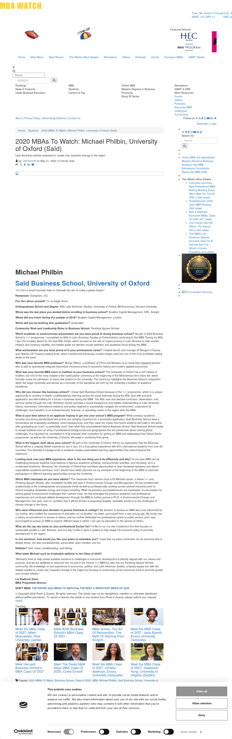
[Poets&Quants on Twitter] (196, 118)
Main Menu (37, 57)
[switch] (104, 732)
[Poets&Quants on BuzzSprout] (186, 132)
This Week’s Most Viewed (83, 57)
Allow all (201, 691)
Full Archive (181, 114)
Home (21, 57)
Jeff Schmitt (29, 161)
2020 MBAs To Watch (41, 680)
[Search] (54, 80)
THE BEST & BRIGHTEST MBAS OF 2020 (104, 588)
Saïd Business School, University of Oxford (82, 283)
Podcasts (140, 57)
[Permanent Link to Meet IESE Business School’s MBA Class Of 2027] (70, 616)
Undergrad (181, 111)
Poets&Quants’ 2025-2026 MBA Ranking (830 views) (201, 204)
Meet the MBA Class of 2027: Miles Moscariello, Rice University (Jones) (30, 634)
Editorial (61, 118)
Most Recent (56, 57)
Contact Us (74, 118)
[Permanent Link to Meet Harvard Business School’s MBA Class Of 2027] (31, 652)
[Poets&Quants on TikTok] (201, 132)
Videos (126, 57)
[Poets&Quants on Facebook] (202, 118)
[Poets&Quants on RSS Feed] (200, 118)
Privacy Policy (32, 118)
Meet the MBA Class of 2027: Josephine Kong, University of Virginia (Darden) (145, 669)
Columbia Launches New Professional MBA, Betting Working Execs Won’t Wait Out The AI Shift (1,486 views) (202, 190)
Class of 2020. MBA (86, 680)
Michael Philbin (108, 680)
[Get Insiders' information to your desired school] (199, 268)
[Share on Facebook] (25, 164)
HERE (18, 601)
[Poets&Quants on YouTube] (208, 118)
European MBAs (174, 57)
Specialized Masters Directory (198, 159)
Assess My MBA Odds (194, 172)
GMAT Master (197, 57)
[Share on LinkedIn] (29, 164)
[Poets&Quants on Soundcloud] (215, 118)
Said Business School (130, 680)
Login (213, 123)
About (18, 118)
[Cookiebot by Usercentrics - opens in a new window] (23, 732)
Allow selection (202, 703)
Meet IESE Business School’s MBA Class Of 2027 (69, 632)
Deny (201, 715)
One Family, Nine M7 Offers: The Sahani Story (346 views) (201, 226)
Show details (189, 731)
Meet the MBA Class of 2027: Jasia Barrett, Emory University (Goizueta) (147, 634)
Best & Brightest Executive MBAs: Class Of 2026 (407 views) (202, 215)
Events (155, 57)
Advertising (48, 118)
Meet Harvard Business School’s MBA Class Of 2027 (29, 668)
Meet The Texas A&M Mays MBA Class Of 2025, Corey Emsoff (69, 668)
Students (33, 130)
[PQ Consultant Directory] (199, 292)
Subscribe (202, 123)
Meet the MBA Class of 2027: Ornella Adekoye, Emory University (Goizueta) (107, 669)
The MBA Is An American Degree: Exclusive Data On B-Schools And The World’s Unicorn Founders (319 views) (201, 243)
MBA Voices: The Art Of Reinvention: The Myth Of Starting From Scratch (108, 634)
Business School (64, 680)
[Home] (78, 37)
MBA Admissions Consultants (195, 166)
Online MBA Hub (191, 157)
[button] (16, 164)
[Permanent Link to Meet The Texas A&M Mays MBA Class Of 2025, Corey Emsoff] (70, 652)
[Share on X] (21, 164)
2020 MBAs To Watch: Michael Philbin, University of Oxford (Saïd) (79, 130)
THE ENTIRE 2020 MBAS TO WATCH (54, 588)
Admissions (110, 57)
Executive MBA (183, 107)
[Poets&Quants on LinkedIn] (211, 118)
